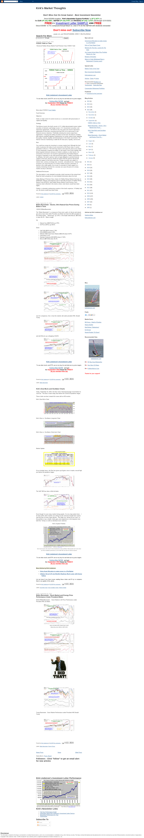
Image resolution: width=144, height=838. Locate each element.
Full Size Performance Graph (48, 812)
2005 (88, 207)
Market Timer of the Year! (92, 68)
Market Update (62, 587)
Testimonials (43, 816)
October (90, 118)
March (90, 152)
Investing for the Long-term (94, 93)
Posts (40, 822)
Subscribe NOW (56, 101)
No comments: (57, 193)
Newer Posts (39, 752)
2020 (88, 164)
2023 (88, 107)
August (90, 141)
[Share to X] (69, 193)
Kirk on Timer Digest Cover (92, 45)
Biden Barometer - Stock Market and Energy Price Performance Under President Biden (54, 596)
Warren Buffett (89, 325)
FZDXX (41, 197)
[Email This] (65, 193)
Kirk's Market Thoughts (51, 8)
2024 (88, 104)
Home (59, 752)
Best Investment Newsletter (93, 72)
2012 (88, 187)
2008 (88, 199)
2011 (88, 190)
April (89, 149)
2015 (88, 179)
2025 (88, 101)
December (91, 112)
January (90, 158)
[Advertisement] (93, 250)
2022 (88, 109)
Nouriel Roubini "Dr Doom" (92, 332)
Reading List (97, 82)
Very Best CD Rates (93, 365)
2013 (88, 184)
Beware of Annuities (90, 56)
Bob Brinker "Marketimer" (92, 327)
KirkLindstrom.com (90, 75)
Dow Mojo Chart (44, 587)
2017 (88, 173)
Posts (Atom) (48, 756)
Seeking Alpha (89, 215)
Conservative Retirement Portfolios (95, 88)
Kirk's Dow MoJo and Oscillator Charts (50, 389)
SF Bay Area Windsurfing (95, 362)
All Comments (42, 825)
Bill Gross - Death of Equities (93, 322)
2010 (88, 193)
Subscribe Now (81, 30)
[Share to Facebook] (71, 193)
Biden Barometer (44, 382)
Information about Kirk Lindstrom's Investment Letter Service (57, 813)
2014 (88, 182)
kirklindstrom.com (90, 308)
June (90, 143)
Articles (87, 78)
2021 (88, 162)
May (89, 146)
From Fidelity (52, 110)
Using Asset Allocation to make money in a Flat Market (56, 571)
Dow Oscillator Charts (53, 587)
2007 (88, 202)
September (91, 120)
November (91, 115)
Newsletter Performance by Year (49, 815)
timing (97, 78)
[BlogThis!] (67, 193)
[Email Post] (62, 193)
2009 (88, 196)
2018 (88, 170)
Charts (92, 78)
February (91, 155)
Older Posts (78, 752)
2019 (88, 167)
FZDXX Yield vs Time (44, 43)
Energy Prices (51, 746)
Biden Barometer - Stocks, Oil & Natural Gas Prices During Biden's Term (57, 205)
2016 (88, 176)
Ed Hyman (88, 330)
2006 (88, 204)
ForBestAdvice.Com (93, 368)
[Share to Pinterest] (73, 193)
